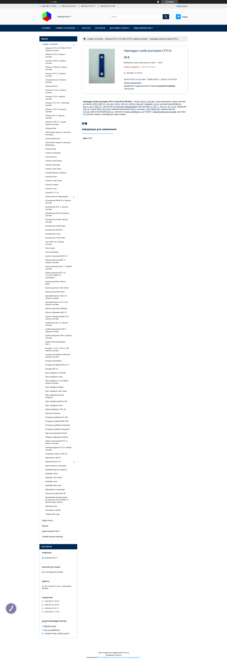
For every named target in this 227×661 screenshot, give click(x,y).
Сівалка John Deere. (53, 169)
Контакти (100, 28)
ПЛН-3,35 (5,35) (103, 109)
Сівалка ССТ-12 (52, 193)
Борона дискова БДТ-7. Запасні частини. (58, 267)
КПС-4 (85, 107)
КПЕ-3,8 (98, 107)
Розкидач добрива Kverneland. (57, 425)
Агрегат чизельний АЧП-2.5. (56, 256)
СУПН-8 (132, 104)
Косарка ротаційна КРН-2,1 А (57, 365)
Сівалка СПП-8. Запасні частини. (55, 55)
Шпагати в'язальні (52, 413)
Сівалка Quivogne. (52, 165)
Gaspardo (148, 104)
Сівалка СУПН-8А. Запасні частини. (56, 68)
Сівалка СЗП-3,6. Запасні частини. (55, 110)
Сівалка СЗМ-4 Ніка (53, 181)
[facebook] (83, 124)
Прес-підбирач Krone (54, 405)
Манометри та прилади (55, 489)
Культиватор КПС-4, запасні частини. (56, 208)
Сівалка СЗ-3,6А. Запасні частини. (55, 91)
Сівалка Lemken (51, 185)
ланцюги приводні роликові (164, 112)
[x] (86, 124)
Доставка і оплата (119, 28)
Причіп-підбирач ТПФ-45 (55, 409)
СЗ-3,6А (109, 104)
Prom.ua (126, 653)
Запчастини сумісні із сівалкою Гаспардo (58, 133)
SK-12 (156, 104)
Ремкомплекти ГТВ (53, 462)
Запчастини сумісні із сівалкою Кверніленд (58, 144)
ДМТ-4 (149, 107)
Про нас (86, 28)
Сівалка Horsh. (51, 177)
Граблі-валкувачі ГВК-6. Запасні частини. (58, 337)
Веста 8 (139, 104)
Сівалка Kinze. (51, 157)
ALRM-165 (155, 109)
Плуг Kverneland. (52, 252)
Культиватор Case (52, 234)
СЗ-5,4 (117, 104)
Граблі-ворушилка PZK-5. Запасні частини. (55, 330)
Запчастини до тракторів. (55, 466)
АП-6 (91, 107)
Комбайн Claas (51, 474)
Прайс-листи (47, 520)
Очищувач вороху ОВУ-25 (56, 454)
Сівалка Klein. (50, 128)
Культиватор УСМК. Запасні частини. (56, 220)
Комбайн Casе (51, 481)
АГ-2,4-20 (172, 107)
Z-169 (147, 109)
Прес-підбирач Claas (54, 377)
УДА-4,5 (163, 107)
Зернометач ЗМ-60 (53, 458)
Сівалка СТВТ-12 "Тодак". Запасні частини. (56, 123)
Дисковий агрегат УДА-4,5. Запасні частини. (56, 297)
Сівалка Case (51, 189)
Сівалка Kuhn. (51, 149)
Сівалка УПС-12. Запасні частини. (55, 75)
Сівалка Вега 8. (51, 86)
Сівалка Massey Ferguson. (56, 173)
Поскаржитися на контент (109, 657)
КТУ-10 (86, 112)
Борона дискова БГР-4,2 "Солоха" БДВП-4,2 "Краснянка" (55, 275)
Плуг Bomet (50, 248)
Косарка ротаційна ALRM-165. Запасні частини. (57, 356)
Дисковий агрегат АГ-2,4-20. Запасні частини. (56, 303)
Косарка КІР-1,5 (51, 369)
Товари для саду (52, 514)
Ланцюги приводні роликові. (56, 437)
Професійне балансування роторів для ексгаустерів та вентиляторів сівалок (56, 499)
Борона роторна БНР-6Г (55, 493)
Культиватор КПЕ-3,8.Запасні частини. (57, 214)
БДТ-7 (156, 107)
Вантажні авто (51, 506)
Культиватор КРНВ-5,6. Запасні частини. (58, 201)
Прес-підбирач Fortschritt (55, 373)
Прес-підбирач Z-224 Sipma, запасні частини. (57, 382)
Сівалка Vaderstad (52, 153)
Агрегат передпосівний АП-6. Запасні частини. (57, 317)
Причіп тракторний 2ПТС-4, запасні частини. (56, 442)
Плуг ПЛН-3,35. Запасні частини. (54, 243)
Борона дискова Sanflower (56, 308)
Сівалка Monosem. (53, 139)
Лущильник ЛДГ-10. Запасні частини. (56, 324)
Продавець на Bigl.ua (113, 655)
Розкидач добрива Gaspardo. (57, 429)
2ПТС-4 (110, 112)
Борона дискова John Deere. (57, 288)
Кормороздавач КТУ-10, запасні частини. (58, 448)
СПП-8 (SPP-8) (99, 104)
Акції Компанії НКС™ (143, 28)
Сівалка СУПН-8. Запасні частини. (55, 62)
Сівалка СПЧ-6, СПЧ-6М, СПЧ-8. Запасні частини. (126, 39)
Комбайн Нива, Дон (53, 485)
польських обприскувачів (126, 107)
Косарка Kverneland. (53, 361)
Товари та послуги (65, 28)
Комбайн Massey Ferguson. (56, 470)
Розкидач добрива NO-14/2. (56, 417)
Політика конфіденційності (130, 657)
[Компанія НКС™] (46, 21)
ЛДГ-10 (86, 109)
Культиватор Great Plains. (55, 226)
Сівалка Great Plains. (53, 161)
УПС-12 (124, 104)
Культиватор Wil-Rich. (54, 230)
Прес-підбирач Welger (54, 387)
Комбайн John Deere (53, 478)
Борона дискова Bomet (55, 292)
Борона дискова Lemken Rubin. (55, 283)
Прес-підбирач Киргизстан (56, 401)
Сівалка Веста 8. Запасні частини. (55, 81)
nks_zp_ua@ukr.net (52, 630)
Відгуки (45, 526)
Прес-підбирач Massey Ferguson (54, 396)
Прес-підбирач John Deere (56, 391)
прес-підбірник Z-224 (135, 112)
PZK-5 (133, 109)
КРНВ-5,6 (177, 104)
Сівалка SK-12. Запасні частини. (54, 117)
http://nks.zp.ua (50, 626)
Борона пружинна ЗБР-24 (55, 312)
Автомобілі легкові (53, 510)
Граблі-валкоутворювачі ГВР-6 (55, 343)
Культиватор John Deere (55, 238)
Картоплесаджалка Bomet (56, 433)
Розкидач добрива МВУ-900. (57, 421)
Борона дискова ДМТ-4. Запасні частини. (55, 261)
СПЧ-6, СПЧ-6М (147, 102)
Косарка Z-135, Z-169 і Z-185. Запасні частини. (57, 349)
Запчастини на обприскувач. (57, 196)
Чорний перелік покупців (52, 537)
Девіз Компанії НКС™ (51, 531)
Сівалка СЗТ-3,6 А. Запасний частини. (57, 104)
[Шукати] (166, 16)
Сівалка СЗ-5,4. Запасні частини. (55, 98)
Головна (46, 28)
